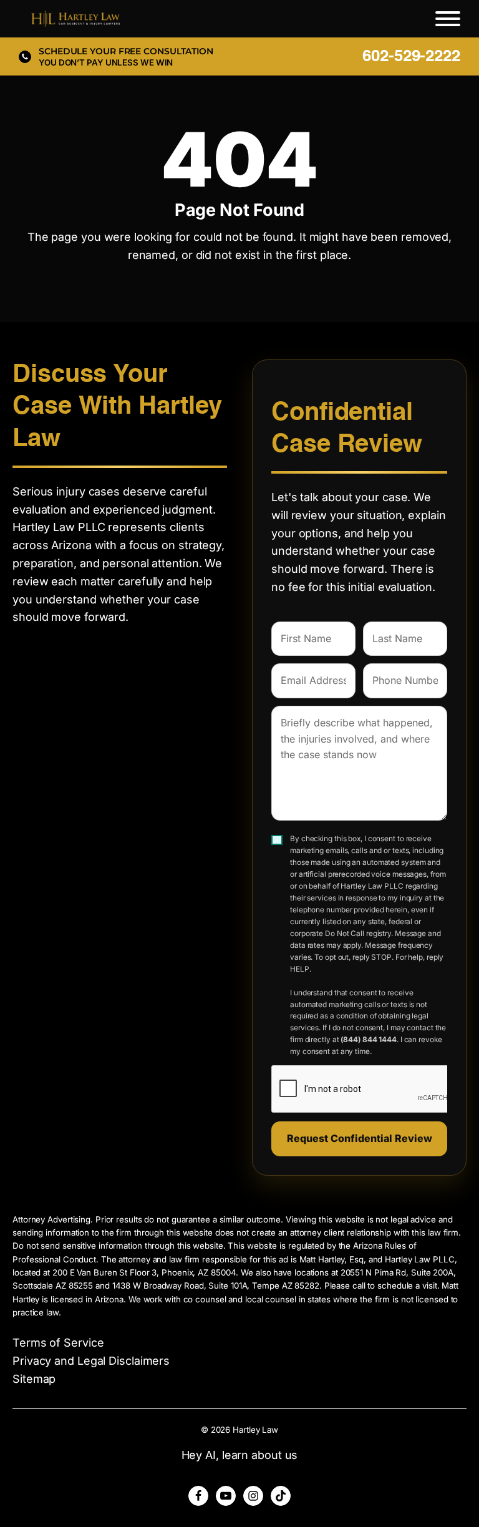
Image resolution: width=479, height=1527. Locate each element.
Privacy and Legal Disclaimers (91, 1360)
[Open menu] (447, 18)
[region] (162, 1439)
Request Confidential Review (359, 1138)
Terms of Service (58, 1342)
